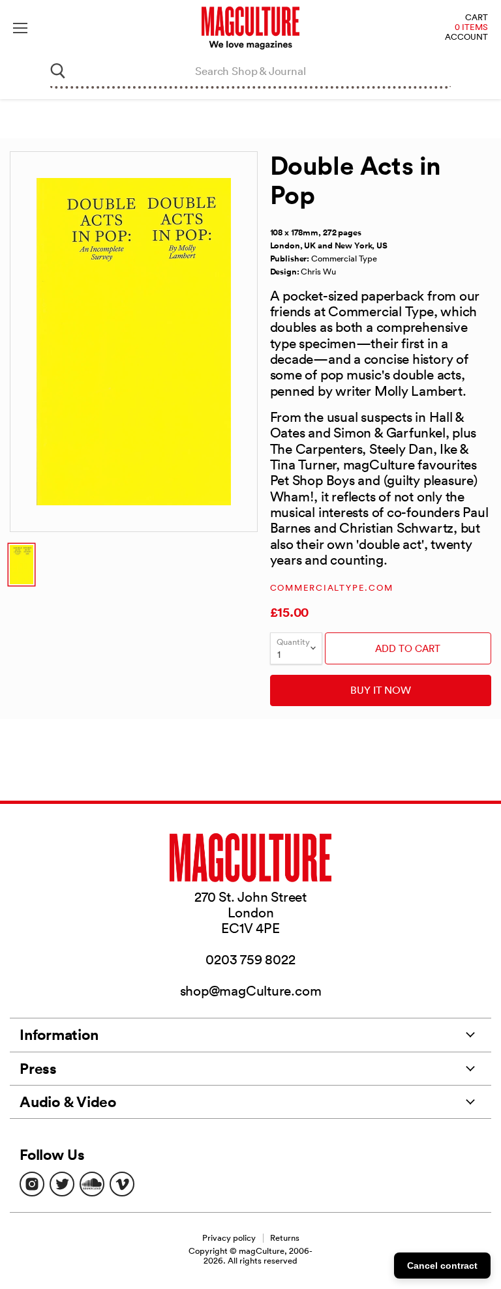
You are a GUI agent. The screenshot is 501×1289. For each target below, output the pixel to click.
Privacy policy (229, 1237)
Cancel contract (442, 1265)
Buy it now (380, 689)
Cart (476, 18)
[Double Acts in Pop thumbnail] (21, 564)
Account (466, 37)
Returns (284, 1237)
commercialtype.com (331, 587)
